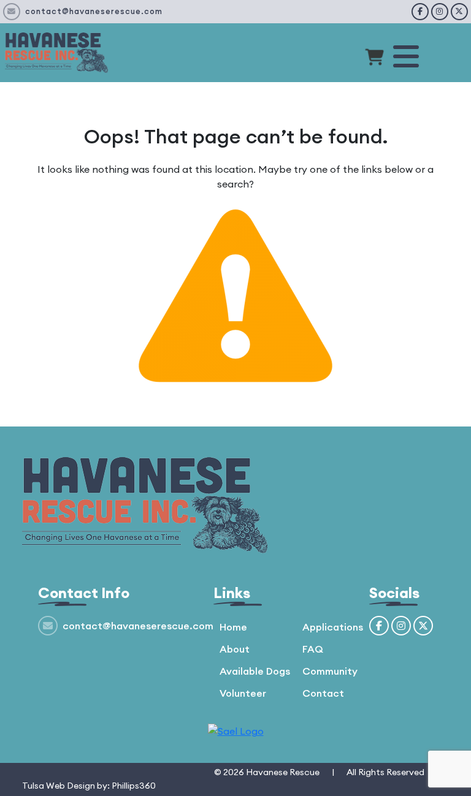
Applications (332, 627)
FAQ (312, 649)
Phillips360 (134, 785)
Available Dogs (255, 671)
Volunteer (243, 693)
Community (330, 671)
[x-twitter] (459, 11)
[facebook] (420, 11)
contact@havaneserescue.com (94, 11)
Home (233, 627)
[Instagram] (439, 11)
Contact (323, 693)
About (235, 649)
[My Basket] (374, 59)
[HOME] (56, 51)
